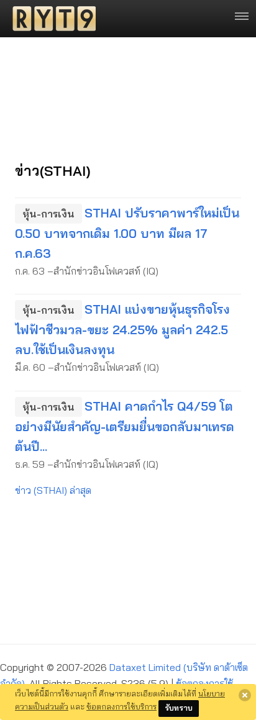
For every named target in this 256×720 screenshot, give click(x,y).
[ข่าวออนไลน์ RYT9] (50, 18)
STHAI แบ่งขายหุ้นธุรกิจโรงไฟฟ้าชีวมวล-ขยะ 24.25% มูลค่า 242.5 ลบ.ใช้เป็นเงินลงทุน (122, 329)
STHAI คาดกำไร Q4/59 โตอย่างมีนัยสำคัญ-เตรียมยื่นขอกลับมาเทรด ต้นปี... (124, 426)
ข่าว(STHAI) (53, 171)
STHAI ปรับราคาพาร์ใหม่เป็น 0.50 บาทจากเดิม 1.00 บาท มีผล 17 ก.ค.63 (127, 233)
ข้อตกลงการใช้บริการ (121, 706)
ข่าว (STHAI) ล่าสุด (53, 490)
